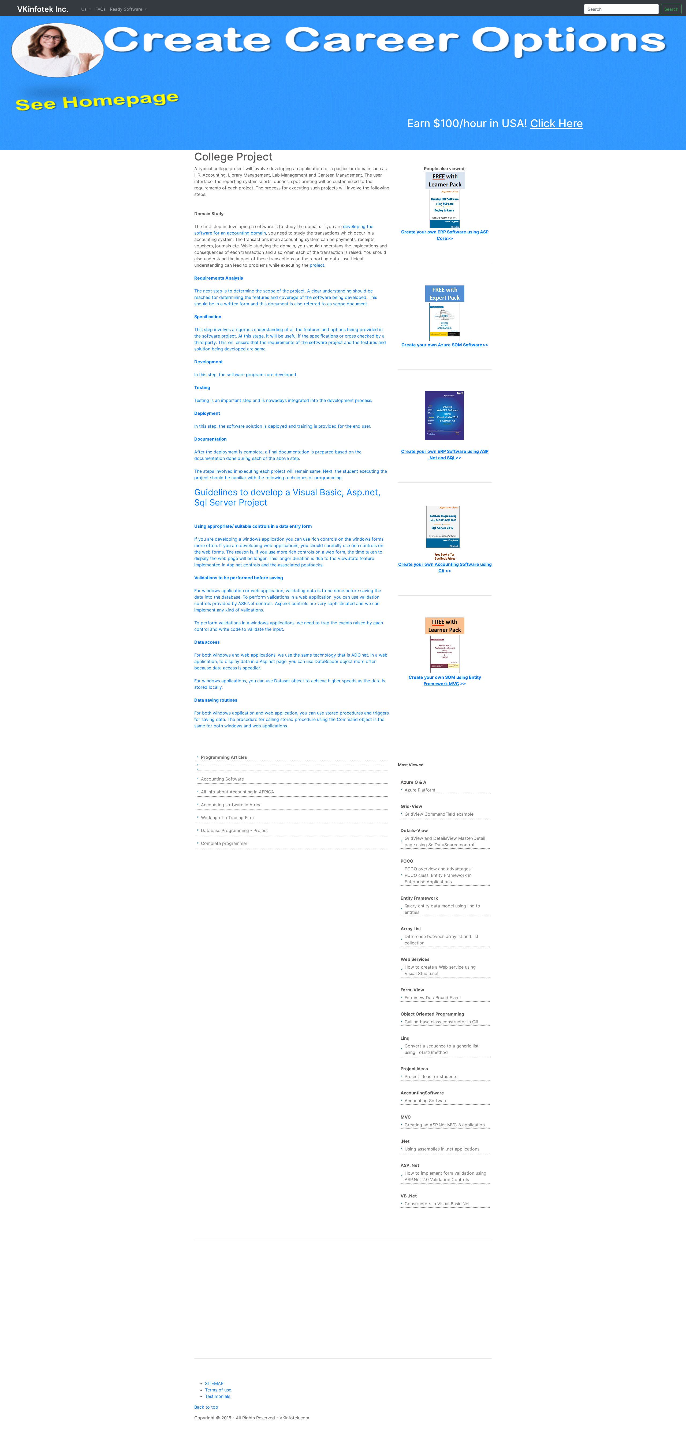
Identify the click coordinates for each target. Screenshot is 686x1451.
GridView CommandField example (439, 814)
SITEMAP (214, 1383)
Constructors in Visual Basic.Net (437, 1203)
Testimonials (217, 1396)
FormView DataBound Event (433, 997)
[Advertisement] (445, 724)
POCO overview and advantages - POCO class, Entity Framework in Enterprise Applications (439, 875)
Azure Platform (420, 790)
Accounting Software (222, 779)
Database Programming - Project (234, 830)
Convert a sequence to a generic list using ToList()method (442, 1049)
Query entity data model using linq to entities (442, 909)
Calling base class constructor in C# (441, 1021)
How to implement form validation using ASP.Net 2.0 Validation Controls (445, 1176)
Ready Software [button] (127, 9)
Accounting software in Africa (231, 804)
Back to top (206, 1407)
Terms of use (218, 1390)
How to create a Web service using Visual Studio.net (440, 970)
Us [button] (84, 9)
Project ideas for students (431, 1076)
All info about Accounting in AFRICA (237, 791)
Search (671, 9)
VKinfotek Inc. (42, 9)
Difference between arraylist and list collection (441, 940)
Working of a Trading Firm (227, 817)
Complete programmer (224, 843)
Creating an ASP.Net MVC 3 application (445, 1124)
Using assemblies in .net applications (442, 1149)
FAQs (100, 9)
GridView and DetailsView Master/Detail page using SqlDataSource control (445, 841)
